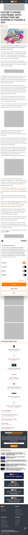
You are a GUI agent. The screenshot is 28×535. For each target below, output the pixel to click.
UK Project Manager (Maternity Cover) (9, 414)
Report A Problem (4, 526)
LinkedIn (18, 521)
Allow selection (14, 288)
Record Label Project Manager (14, 387)
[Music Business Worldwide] (14, 2)
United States (15, 369)
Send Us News (3, 523)
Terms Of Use (17, 509)
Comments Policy (18, 511)
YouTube (22, 47)
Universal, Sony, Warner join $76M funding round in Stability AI (15, 457)
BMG (20, 369)
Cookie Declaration (19, 514)
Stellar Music (14, 360)
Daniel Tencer (5, 27)
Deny (14, 292)
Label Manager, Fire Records (14, 349)
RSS (17, 525)
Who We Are (3, 509)
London (11, 350)
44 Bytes (7, 533)
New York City (10, 407)
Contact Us (3, 520)
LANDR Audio (17, 407)
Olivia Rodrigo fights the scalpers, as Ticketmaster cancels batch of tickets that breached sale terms (16, 454)
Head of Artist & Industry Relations (14, 405)
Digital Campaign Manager (14, 358)
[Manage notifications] (25, 528)
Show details (21, 280)
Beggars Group (8, 411)
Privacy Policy (18, 512)
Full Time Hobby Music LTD (16, 388)
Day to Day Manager (14, 377)
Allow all (14, 284)
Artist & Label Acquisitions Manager (9, 419)
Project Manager (5, 423)
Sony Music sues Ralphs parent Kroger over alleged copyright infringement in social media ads (16, 461)
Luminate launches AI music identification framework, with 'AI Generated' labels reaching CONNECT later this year (16, 465)
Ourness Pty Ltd (14, 397)
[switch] (25, 267)
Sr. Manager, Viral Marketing (14, 368)
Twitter (18, 523)
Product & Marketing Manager (7, 427)
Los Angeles (9, 369)
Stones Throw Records (9, 416)
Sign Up (15, 446)
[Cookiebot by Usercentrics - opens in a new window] (21, 241)
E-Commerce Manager (6, 410)
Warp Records (8, 424)
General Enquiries (4, 525)
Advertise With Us (4, 521)
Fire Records (16, 350)
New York (3, 424)
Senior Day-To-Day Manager (14, 396)
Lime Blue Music (8, 420)
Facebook (18, 520)
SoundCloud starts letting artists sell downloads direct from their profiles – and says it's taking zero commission (15, 469)
